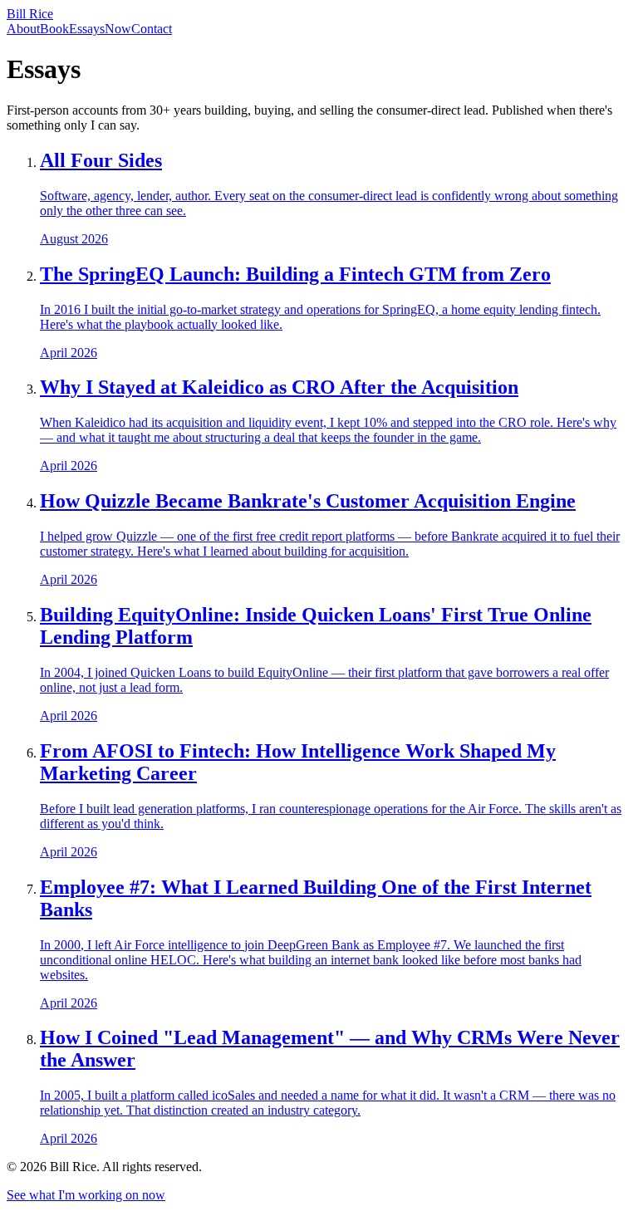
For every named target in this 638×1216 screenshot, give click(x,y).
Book (54, 29)
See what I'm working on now (86, 1195)
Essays (87, 29)
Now (118, 29)
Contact (151, 29)
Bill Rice (30, 14)
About (23, 29)
